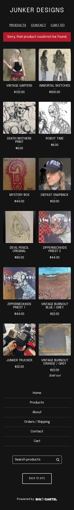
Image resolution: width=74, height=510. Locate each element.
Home (37, 393)
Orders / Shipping (37, 422)
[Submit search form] (57, 459)
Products (17, 25)
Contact (38, 25)
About (37, 412)
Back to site (37, 478)
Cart (37, 441)
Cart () (58, 25)
